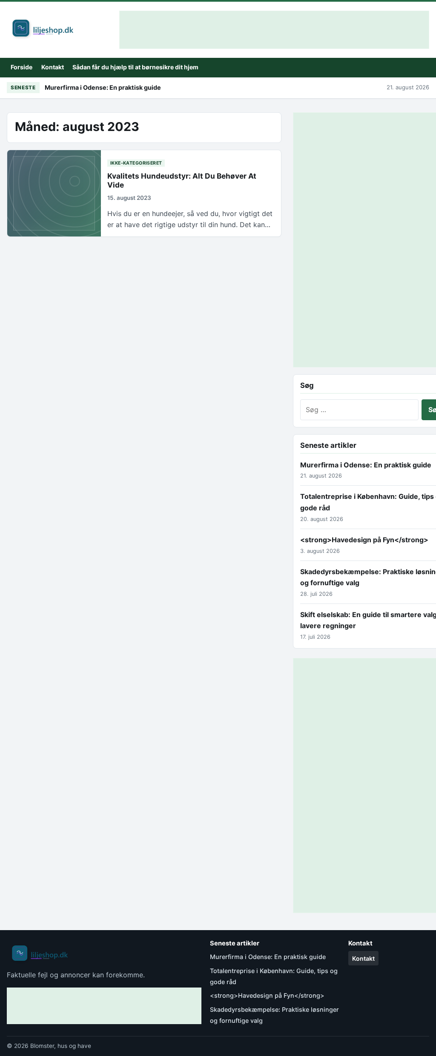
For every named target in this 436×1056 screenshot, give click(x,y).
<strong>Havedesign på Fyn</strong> (364, 539)
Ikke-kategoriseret (136, 163)
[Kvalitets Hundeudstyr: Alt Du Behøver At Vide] (54, 193)
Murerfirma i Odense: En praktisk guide (103, 87)
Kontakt (52, 67)
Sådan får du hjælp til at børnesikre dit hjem (135, 67)
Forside (21, 67)
